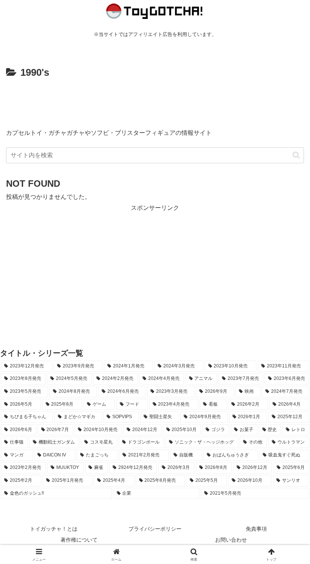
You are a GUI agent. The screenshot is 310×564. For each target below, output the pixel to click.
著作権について (79, 540)
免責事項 (256, 529)
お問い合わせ (231, 540)
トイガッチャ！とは (54, 529)
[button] (296, 155)
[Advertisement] (155, 102)
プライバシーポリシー (155, 529)
